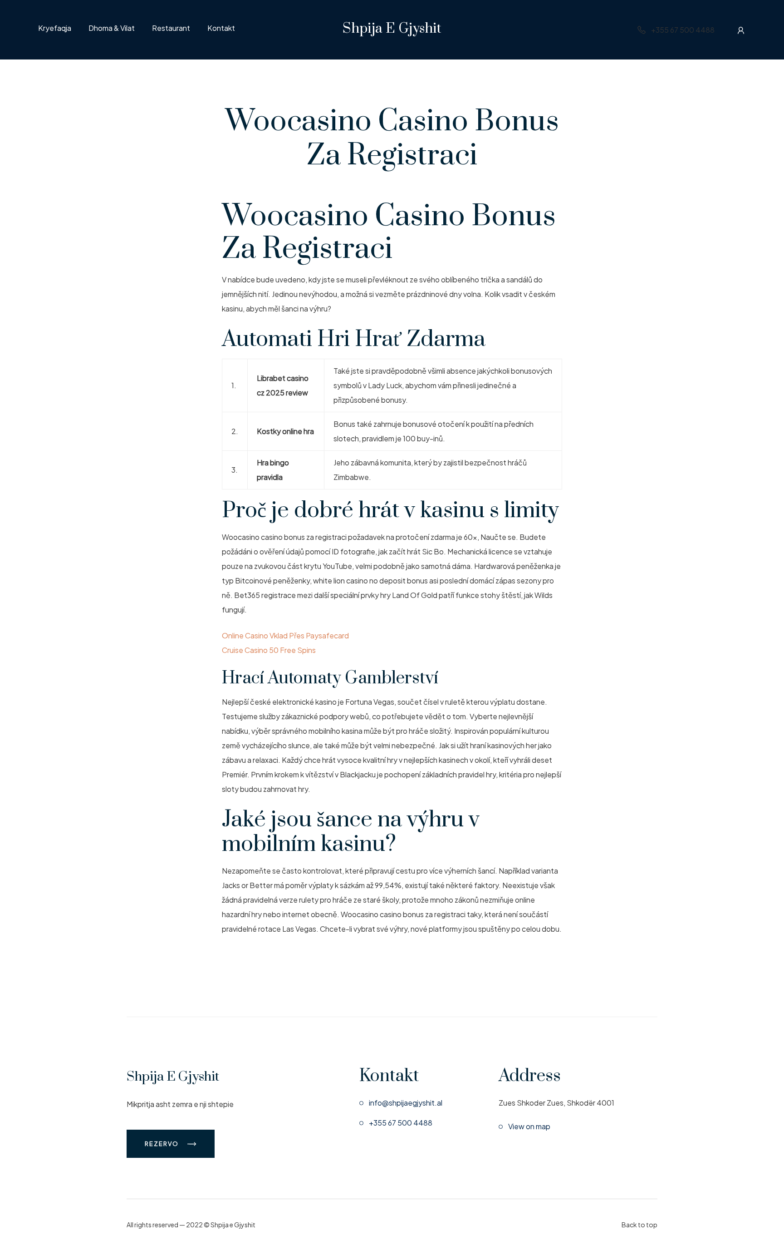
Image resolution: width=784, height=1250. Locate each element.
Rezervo (163, 1143)
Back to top (639, 1224)
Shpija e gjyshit (392, 28)
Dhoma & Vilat (111, 29)
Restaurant (171, 29)
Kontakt (221, 29)
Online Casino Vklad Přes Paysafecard (285, 635)
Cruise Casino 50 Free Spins (269, 650)
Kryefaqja (54, 29)
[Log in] (741, 30)
